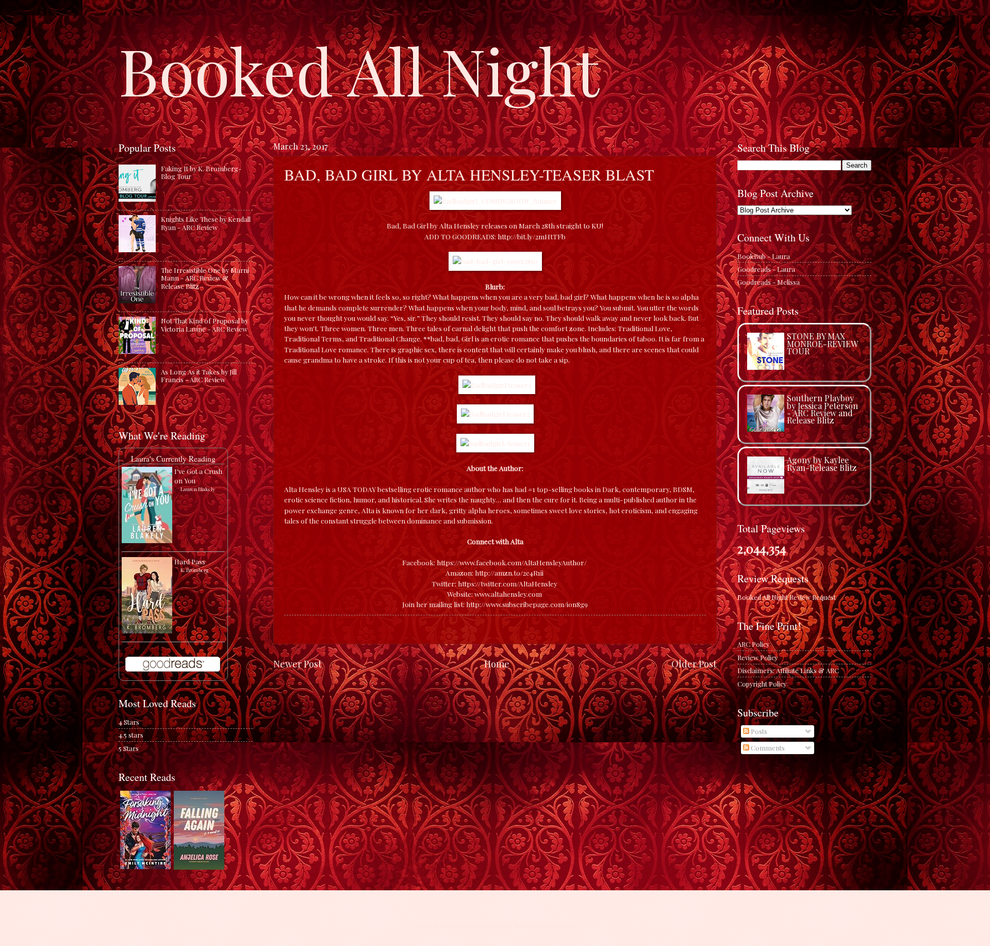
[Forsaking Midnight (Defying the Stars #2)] (145, 866)
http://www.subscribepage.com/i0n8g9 (527, 604)
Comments (767, 747)
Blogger (564, 925)
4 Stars (129, 721)
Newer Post (297, 663)
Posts (758, 731)
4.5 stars (131, 734)
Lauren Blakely (197, 489)
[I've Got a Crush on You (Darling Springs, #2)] (147, 540)
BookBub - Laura (763, 256)
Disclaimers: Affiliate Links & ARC (788, 670)
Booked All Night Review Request (786, 597)
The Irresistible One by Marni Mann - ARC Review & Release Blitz (205, 278)
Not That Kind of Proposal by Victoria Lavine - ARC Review (204, 324)
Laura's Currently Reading (173, 458)
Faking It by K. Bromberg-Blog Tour (201, 172)
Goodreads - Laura (766, 269)
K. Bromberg (194, 570)
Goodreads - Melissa (768, 282)
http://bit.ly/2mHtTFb (532, 236)
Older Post (694, 663)
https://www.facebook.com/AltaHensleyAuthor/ (512, 562)
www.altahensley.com (508, 593)
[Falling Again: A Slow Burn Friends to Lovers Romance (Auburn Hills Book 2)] (199, 866)
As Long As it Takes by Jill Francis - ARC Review (199, 375)
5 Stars (129, 748)
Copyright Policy (761, 683)
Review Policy (757, 657)
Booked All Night (359, 69)
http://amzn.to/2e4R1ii (509, 572)
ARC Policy (753, 644)
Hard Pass (189, 561)
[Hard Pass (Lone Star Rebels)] (147, 630)
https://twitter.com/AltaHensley (507, 583)
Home (496, 663)
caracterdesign (489, 925)
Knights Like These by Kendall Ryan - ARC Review (206, 223)
